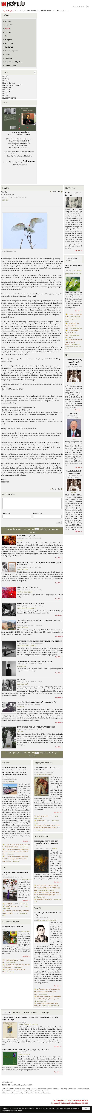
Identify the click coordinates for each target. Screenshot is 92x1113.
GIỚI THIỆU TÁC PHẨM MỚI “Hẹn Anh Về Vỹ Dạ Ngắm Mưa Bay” (25, 1050)
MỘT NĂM (9, 904)
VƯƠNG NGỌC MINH (24, 592)
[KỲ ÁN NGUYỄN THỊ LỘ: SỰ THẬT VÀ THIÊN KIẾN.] (9, 737)
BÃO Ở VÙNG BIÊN (12, 906)
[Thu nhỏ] (2, 191)
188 (49, 529)
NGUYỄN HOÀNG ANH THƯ (26, 608)
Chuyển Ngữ (44, 1012)
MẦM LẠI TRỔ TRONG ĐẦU (27, 587)
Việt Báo (73, 492)
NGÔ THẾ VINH (22, 569)
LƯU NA (5, 200)
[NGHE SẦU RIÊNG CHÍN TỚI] (10, 937)
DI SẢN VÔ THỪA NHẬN (44, 899)
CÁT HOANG (41, 820)
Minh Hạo (54, 848)
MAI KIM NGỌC (7, 89)
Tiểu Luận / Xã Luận (41, 836)
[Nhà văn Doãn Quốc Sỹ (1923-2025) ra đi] (74, 485)
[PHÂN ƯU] (74, 428)
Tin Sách (7, 1012)
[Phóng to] (5, 191)
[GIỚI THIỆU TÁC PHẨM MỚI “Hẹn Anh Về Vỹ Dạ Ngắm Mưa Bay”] (10, 1058)
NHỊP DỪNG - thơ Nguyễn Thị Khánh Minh (72, 326)
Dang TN (71, 337)
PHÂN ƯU (73, 413)
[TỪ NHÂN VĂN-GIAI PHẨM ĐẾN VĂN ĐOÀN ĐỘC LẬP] (9, 707)
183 (29, 529)
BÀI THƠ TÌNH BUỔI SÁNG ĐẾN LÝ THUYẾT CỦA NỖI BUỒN (39, 641)
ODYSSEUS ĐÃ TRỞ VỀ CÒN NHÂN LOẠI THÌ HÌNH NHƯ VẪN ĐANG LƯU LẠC (46, 843)
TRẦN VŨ (45, 1005)
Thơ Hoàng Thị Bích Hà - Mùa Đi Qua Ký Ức (15, 873)
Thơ (3, 867)
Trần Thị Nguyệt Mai (42, 920)
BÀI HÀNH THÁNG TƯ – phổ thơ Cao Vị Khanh (73, 342)
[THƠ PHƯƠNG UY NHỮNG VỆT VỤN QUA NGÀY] (9, 668)
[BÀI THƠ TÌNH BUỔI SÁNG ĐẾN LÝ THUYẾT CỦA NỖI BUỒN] (9, 649)
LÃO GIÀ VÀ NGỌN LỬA (26, 536)
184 (33, 529)
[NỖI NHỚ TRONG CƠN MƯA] (73, 284)
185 (37, 529)
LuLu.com (30, 152)
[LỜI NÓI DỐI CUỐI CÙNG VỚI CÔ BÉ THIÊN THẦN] (41, 786)
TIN (66, 355)
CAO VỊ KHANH (75, 344)
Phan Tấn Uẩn (10, 972)
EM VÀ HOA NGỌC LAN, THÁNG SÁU (30, 604)
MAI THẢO (6, 91)
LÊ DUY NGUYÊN (76, 270)
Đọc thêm (58, 558)
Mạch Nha (5, 81)
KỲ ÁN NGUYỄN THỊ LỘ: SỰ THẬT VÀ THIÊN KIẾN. (36, 727)
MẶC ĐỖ (5, 76)
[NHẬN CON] (9, 685)
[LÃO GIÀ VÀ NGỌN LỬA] (9, 540)
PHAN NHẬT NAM (54, 1005)
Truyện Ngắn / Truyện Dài (43, 763)
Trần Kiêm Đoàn (25, 931)
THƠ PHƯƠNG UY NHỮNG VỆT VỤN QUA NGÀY (34, 661)
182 (24, 529)
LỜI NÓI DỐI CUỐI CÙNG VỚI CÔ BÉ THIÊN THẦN (47, 769)
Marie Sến (5, 96)
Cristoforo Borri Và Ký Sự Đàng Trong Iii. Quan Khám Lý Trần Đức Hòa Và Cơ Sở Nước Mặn (16, 852)
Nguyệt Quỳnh (40, 830)
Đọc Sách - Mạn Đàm (30, 1012)
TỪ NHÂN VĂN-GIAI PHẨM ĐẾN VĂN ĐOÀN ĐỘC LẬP (36, 702)
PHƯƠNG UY (21, 666)
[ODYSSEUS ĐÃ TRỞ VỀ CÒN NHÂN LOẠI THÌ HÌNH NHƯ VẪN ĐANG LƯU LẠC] (41, 861)
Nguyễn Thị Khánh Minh (76, 328)
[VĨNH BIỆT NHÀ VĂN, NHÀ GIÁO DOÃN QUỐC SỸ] (74, 376)
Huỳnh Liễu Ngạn (24, 904)
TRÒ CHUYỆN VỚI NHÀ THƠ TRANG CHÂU (47, 914)
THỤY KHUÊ (10, 854)
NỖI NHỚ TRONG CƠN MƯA (73, 267)
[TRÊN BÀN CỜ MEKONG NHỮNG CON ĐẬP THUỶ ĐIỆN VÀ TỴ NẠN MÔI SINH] (9, 625)
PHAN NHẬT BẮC (11, 962)
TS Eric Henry (34, 1024)
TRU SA (19, 540)
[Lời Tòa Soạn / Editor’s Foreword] (74, 202)
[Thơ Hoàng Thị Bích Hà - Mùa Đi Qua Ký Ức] (10, 890)
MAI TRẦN (6, 94)
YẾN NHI (20, 731)
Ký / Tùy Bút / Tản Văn (10, 922)
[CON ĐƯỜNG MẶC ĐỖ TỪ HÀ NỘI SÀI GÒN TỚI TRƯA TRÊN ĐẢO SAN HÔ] (9, 567)
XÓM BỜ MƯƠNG (42, 816)
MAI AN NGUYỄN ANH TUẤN (12, 85)
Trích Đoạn (16, 1012)
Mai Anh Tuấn (6, 87)
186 (41, 529)
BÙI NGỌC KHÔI (22, 684)
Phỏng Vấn (37, 908)
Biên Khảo (6, 763)
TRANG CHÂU (52, 920)
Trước (54, 191)
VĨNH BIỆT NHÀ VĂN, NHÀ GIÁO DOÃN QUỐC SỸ (74, 362)
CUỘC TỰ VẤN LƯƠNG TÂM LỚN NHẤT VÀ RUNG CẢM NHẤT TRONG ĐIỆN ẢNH (47, 888)
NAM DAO (20, 707)
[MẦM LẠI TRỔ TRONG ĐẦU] (9, 592)
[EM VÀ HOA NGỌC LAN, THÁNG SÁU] (9, 609)
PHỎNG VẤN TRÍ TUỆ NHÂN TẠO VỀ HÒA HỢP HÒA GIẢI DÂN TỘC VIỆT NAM (47, 992)
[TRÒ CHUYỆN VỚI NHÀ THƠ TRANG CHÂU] (41, 932)
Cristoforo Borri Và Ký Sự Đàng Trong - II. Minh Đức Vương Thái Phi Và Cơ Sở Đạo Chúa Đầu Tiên (15, 859)
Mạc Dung (5, 79)
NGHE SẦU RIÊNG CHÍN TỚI (12, 926)
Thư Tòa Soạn (70, 188)
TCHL (73, 384)
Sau (59, 191)
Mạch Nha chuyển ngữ (8, 83)
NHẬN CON (21, 680)
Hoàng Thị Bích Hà (26, 879)
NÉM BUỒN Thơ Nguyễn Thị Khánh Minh (71, 333)
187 (45, 529)
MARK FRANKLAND (9, 98)
